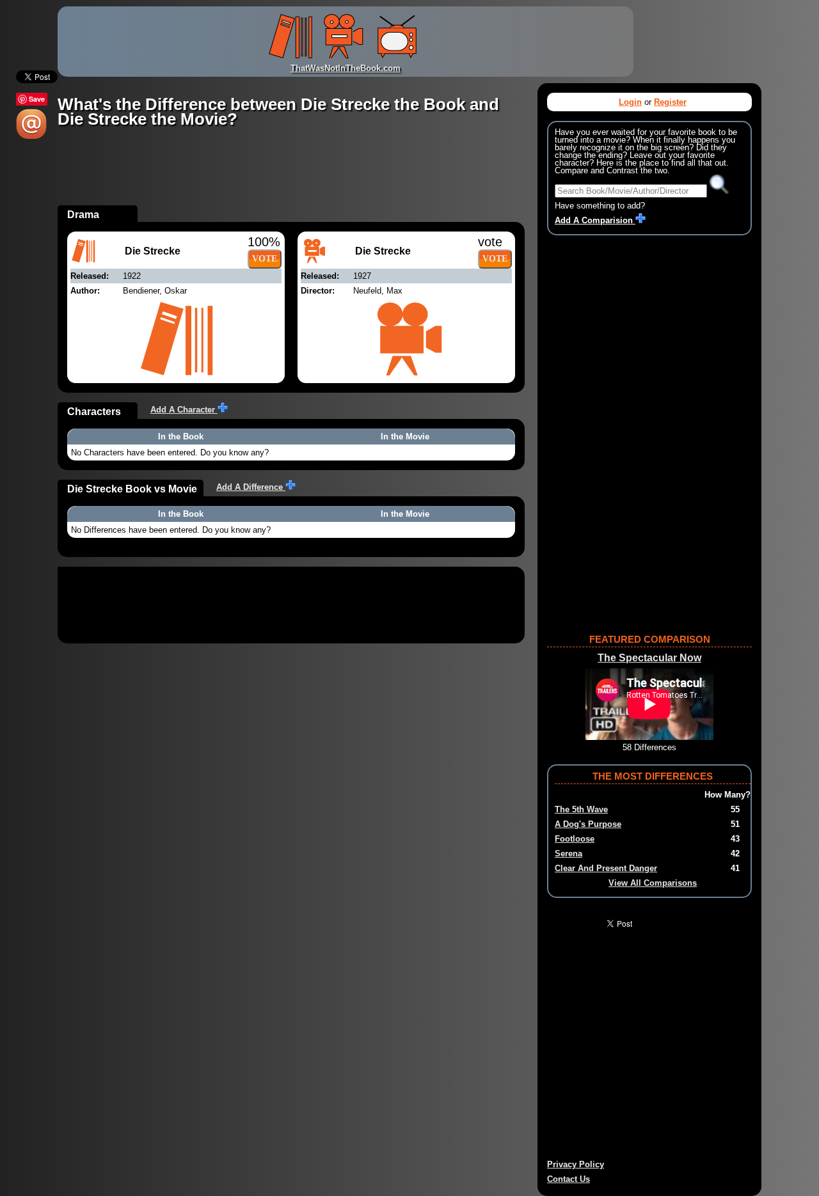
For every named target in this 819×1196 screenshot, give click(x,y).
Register (670, 102)
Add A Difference (250, 487)
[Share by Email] (31, 136)
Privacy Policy (575, 1164)
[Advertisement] (290, 176)
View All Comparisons (652, 883)
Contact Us (568, 1179)
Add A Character (184, 409)
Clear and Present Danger (606, 868)
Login (630, 102)
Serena (568, 853)
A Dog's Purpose (588, 824)
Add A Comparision (595, 220)
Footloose (574, 839)
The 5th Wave (581, 809)
